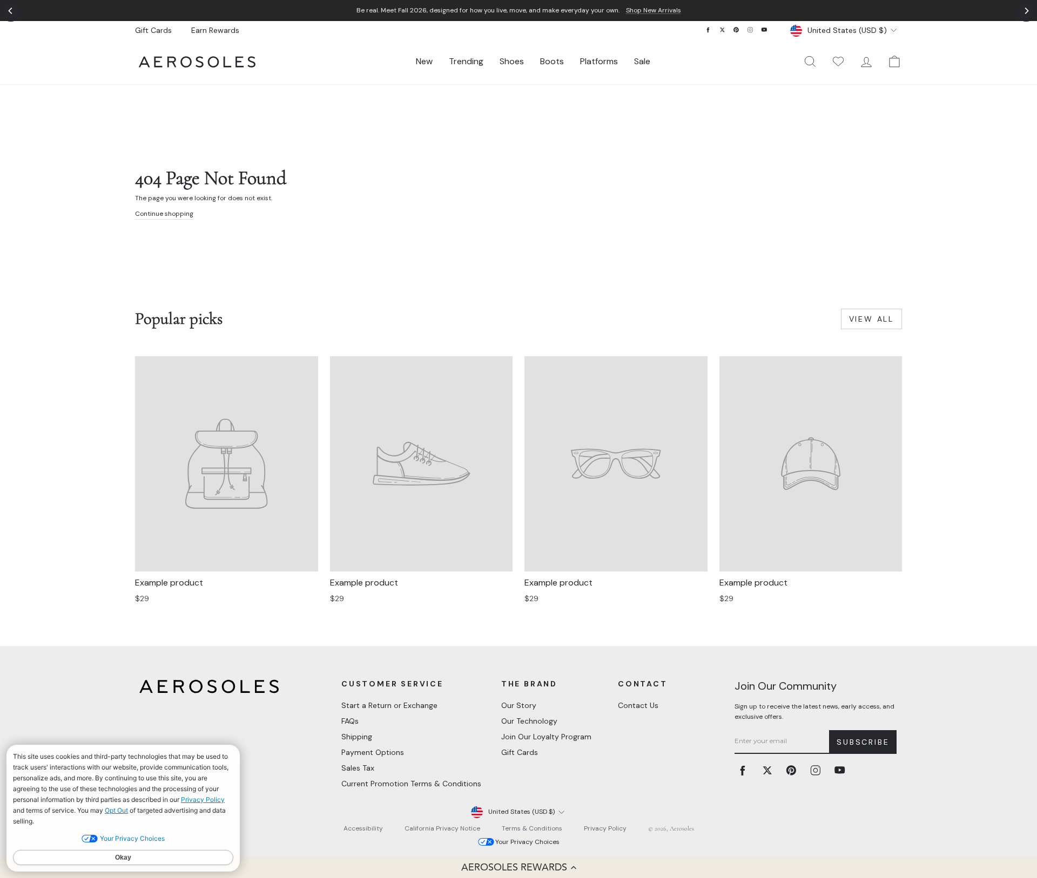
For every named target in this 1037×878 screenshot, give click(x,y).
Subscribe (863, 742)
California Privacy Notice (442, 828)
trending (466, 61)
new (424, 61)
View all (871, 319)
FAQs (350, 721)
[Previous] (11, 11)
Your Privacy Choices (527, 842)
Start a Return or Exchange (389, 705)
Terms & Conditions (532, 828)
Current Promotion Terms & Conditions (411, 783)
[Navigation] (518, 10)
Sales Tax (357, 768)
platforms (599, 61)
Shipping (356, 736)
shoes (512, 61)
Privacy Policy (605, 828)
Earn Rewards (215, 30)
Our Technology (529, 721)
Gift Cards (153, 30)
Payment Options (372, 752)
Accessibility (363, 828)
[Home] (197, 62)
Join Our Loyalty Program (546, 736)
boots (552, 61)
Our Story (518, 705)
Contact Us (638, 705)
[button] (518, 867)
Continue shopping (164, 213)
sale (642, 61)
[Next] (1026, 11)
